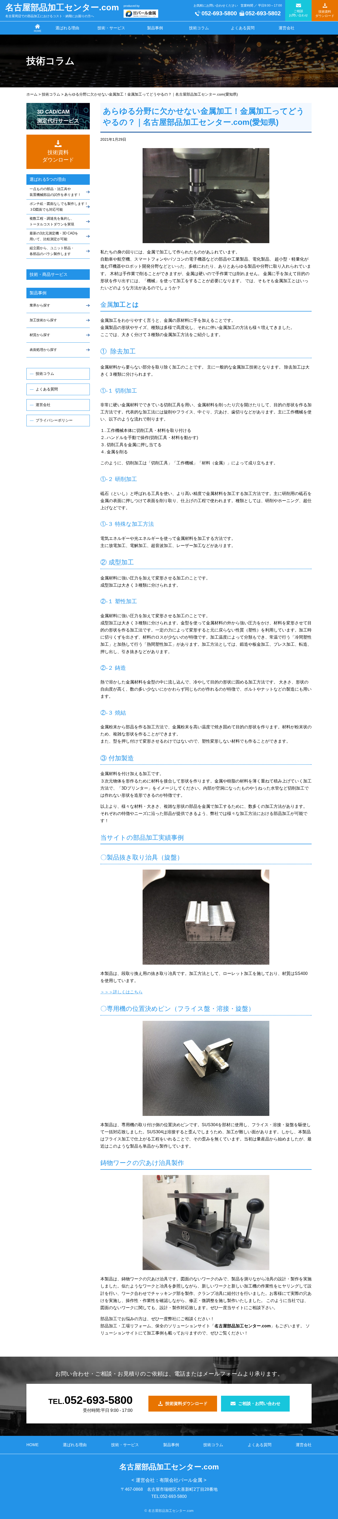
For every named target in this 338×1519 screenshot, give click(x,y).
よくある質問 (243, 28)
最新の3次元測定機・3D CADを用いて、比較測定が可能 (54, 236)
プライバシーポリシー (54, 420)
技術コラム (199, 28)
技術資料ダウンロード (186, 1403)
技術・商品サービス (49, 274)
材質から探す (40, 335)
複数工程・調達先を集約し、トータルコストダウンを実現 (52, 221)
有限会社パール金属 (180, 1480)
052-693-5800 (219, 13)
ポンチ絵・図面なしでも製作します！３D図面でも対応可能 (59, 206)
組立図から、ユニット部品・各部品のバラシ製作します (52, 251)
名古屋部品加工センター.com (62, 7)
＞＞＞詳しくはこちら (121, 992)
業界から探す (40, 305)
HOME (32, 1444)
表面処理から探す (43, 350)
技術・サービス (111, 28)
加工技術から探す (43, 320)
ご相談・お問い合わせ (259, 1403)
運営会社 (286, 28)
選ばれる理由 (67, 28)
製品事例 (155, 28)
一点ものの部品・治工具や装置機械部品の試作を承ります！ (55, 192)
